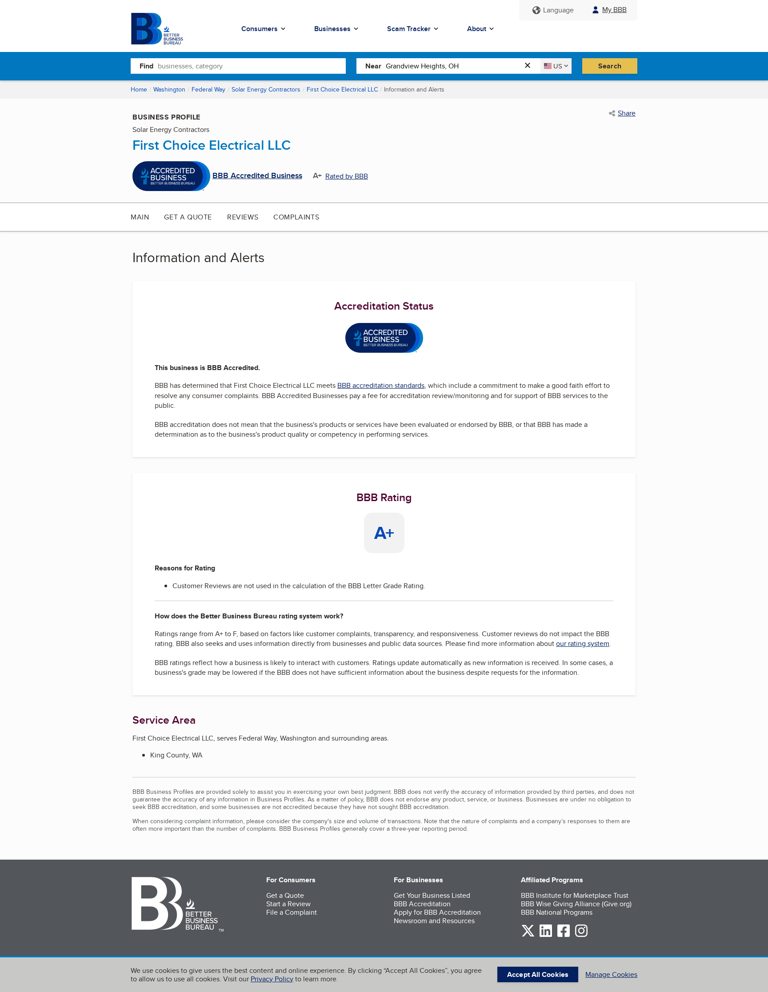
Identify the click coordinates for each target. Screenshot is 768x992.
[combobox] (252, 66)
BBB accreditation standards (380, 385)
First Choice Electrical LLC (342, 89)
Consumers (259, 29)
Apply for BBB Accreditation (437, 912)
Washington (169, 89)
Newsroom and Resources (434, 921)
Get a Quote (188, 217)
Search (609, 66)
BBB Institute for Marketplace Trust (574, 895)
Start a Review (288, 904)
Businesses (332, 29)
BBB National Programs (556, 912)
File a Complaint (291, 912)
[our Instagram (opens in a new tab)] (581, 935)
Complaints (296, 217)
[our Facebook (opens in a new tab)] (563, 935)
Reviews (242, 217)
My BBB (614, 9)
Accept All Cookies (537, 974)
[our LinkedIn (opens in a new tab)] (546, 935)
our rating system (582, 643)
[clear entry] (530, 66)
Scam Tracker (409, 29)
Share (627, 113)
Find (146, 66)
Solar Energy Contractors (266, 89)
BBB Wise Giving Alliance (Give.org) (576, 904)
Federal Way (208, 89)
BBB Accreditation (422, 904)
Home (139, 89)
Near (373, 66)
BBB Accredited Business (257, 176)
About (476, 29)
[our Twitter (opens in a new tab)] (528, 935)
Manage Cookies (611, 974)
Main (140, 217)
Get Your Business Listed (432, 895)
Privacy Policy (272, 979)
